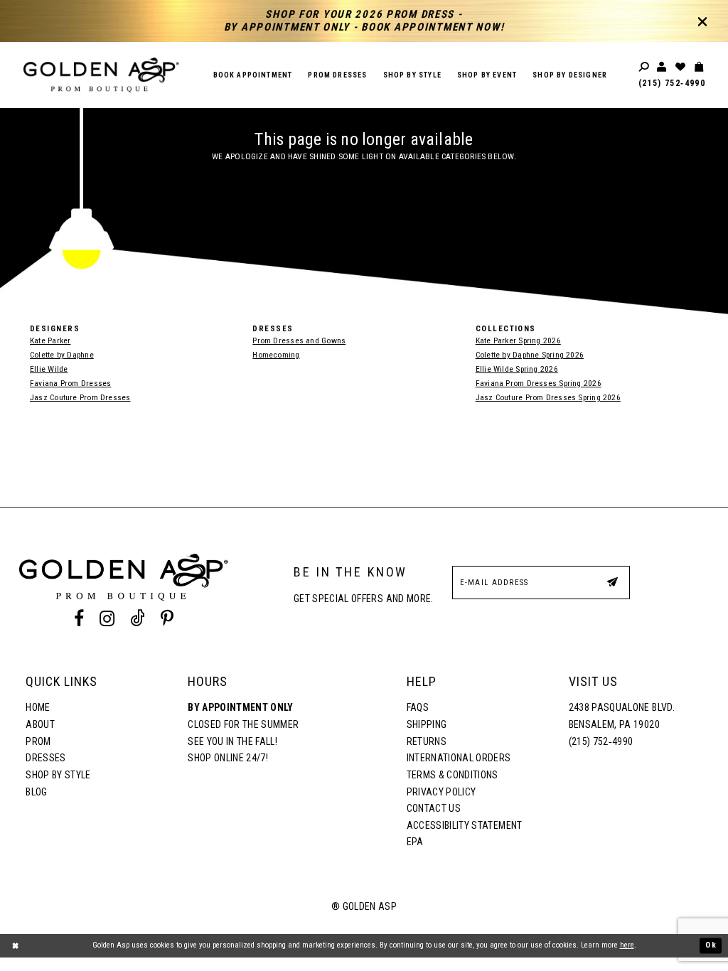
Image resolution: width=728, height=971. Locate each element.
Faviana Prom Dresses (70, 383)
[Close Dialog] (15, 946)
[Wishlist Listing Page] (681, 67)
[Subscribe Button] (612, 582)
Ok (711, 945)
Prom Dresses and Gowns (299, 340)
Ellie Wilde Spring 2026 (517, 369)
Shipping (427, 724)
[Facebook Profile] (78, 618)
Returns (426, 741)
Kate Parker (50, 340)
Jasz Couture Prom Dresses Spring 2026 (548, 397)
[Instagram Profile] (106, 618)
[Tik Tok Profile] (138, 618)
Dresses (45, 757)
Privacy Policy (441, 792)
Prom (38, 741)
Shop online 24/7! (228, 757)
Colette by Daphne (62, 355)
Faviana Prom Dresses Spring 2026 (538, 383)
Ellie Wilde (49, 369)
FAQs (418, 707)
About (40, 724)
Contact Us (434, 808)
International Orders (459, 757)
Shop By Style (58, 774)
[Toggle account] (662, 67)
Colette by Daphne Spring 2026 (530, 355)
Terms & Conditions (452, 774)
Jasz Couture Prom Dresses (80, 397)
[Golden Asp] (101, 75)
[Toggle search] (645, 67)
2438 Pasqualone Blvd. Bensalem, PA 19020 (622, 716)
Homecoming (275, 355)
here (627, 945)
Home (38, 707)
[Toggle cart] (699, 67)
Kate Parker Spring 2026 (518, 340)
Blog (36, 792)
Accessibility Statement (465, 825)
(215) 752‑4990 (671, 83)
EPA (415, 841)
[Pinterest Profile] (167, 618)
